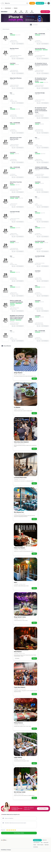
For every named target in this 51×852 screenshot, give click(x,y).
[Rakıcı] (25, 573)
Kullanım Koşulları (40, 844)
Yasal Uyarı (47, 844)
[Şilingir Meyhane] (25, 363)
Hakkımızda (44, 840)
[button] (15, 3)
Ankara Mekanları (36, 842)
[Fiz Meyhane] (25, 398)
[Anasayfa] (1, 8)
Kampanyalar (46, 842)
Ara (14, 43)
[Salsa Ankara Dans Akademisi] (25, 433)
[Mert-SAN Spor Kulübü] (25, 783)
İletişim (34, 378)
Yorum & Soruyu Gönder (19, 832)
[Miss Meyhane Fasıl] (25, 504)
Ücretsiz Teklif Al (42, 808)
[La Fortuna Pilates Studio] (25, 468)
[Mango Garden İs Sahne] (25, 608)
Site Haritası (35, 846)
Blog (41, 842)
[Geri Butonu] (36, 360)
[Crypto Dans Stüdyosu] (25, 679)
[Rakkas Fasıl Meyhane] (25, 538)
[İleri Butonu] (15, 360)
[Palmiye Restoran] (25, 714)
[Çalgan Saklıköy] (25, 748)
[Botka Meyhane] (25, 643)
